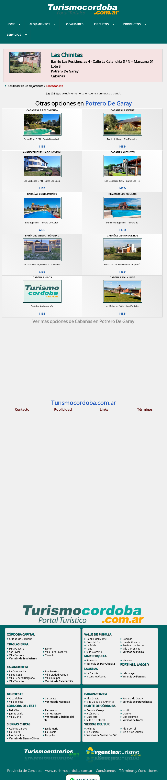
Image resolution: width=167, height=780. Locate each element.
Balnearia (92, 660)
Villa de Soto (16, 701)
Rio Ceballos (16, 735)
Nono (48, 648)
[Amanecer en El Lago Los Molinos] (42, 178)
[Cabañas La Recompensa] (42, 136)
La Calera (14, 732)
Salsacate (50, 698)
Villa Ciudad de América (100, 701)
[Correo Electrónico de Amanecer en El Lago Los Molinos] (42, 189)
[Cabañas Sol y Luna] (122, 303)
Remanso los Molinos (122, 194)
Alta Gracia (93, 698)
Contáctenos (106, 770)
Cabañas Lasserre (122, 110)
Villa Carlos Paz (131, 648)
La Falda (91, 645)
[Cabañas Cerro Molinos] (122, 261)
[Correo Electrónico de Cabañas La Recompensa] (42, 148)
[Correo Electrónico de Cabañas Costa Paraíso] (42, 231)
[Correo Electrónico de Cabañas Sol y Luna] (123, 315)
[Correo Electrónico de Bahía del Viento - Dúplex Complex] (42, 273)
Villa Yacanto (16, 681)
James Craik (16, 713)
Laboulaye (129, 673)
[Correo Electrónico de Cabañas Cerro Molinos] (123, 273)
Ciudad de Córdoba (20, 639)
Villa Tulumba (130, 717)
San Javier (14, 652)
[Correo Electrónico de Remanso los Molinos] (123, 231)
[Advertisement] (83, 362)
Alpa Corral (129, 728)
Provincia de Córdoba (24, 770)
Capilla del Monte (97, 639)
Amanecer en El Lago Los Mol (42, 152)
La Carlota (92, 673)
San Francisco (53, 713)
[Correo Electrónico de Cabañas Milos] (42, 315)
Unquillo (50, 735)
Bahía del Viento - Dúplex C (42, 235)
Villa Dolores (16, 655)
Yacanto (50, 655)
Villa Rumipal (52, 678)
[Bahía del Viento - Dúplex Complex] (42, 261)
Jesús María (51, 728)
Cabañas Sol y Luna (122, 277)
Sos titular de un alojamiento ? (35, 86)
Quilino (127, 713)
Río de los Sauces (133, 732)
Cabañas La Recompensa (42, 110)
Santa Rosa (15, 674)
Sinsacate (92, 717)
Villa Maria (15, 717)
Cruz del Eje (93, 642)
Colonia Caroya (18, 728)
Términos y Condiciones (138, 770)
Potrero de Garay (133, 698)
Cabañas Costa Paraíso (42, 194)
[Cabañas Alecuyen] (122, 178)
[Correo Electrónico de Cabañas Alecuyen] (123, 189)
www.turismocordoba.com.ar (68, 770)
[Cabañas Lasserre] (122, 136)
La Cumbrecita (17, 671)
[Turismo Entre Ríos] (51, 766)
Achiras (91, 728)
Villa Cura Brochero (56, 652)
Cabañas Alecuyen (123, 152)
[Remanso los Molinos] (122, 220)
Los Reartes (52, 671)
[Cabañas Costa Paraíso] (42, 220)
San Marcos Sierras (133, 645)
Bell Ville (14, 710)
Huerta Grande (131, 642)
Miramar (127, 660)
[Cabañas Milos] (42, 303)
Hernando (51, 710)
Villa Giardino (94, 652)
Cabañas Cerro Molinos (122, 235)
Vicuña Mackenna (96, 676)
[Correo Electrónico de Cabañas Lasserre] (123, 148)
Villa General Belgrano (22, 678)
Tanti (89, 648)
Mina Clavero (16, 648)
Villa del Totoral (96, 720)
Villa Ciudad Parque (56, 674)
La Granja (50, 732)
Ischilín (126, 710)
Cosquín (127, 639)
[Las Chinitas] (25, 73)
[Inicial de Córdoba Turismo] (83, 14)
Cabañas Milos (42, 277)
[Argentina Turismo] (113, 766)
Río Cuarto (93, 732)
